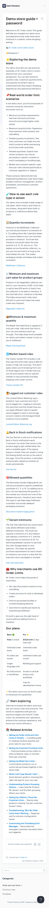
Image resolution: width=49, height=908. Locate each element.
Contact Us (23, 857)
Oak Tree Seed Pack (14, 563)
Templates (6, 894)
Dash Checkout (14, 902)
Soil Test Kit (11, 469)
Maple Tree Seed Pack (15, 346)
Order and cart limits (11, 885)
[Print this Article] (42, 19)
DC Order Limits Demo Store (21, 48)
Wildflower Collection (15, 265)
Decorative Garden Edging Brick (20, 512)
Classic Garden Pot (14, 385)
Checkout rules (8, 890)
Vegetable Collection (15, 309)
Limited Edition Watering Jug (19, 424)
